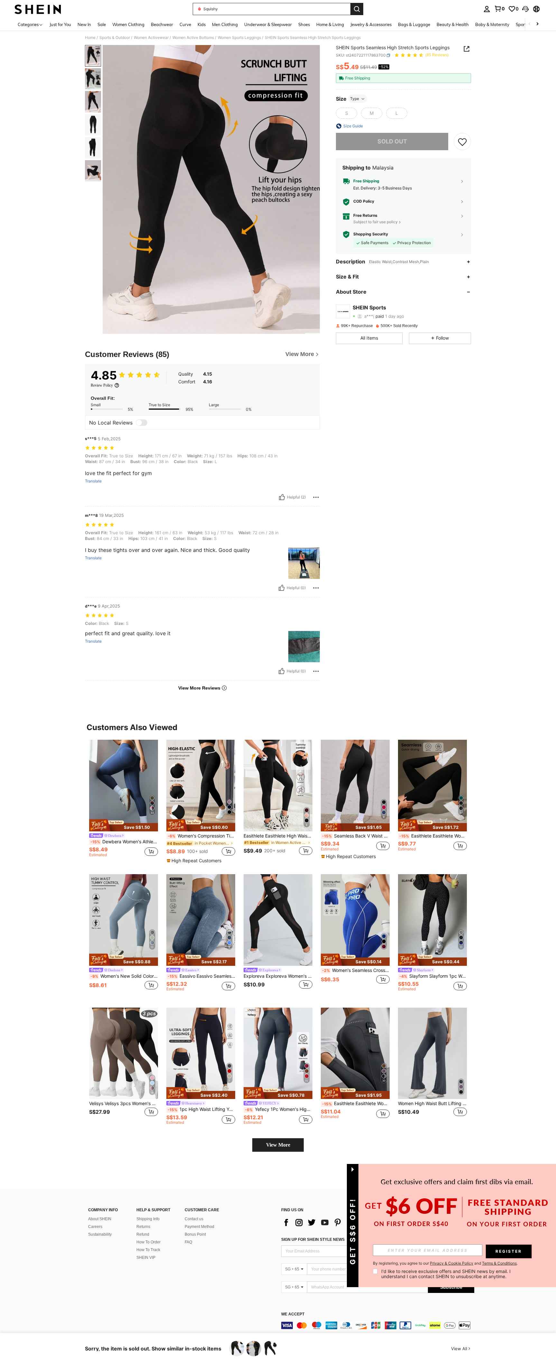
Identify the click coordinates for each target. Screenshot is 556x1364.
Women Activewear (151, 37)
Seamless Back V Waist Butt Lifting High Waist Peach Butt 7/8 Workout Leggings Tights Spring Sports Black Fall (356, 835)
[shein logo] (37, 9)
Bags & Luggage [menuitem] (414, 24)
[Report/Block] (316, 497)
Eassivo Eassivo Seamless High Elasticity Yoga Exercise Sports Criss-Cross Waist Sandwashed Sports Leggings (201, 976)
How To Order (148, 1242)
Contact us (194, 1219)
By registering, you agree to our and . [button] (445, 1263)
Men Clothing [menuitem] (225, 24)
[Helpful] (282, 497)
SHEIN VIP (145, 1257)
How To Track (148, 1250)
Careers (95, 1226)
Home (90, 37)
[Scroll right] (537, 24)
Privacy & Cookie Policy (451, 1263)
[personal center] (487, 9)
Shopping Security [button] (370, 234)
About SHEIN (99, 1219)
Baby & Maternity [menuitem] (492, 24)
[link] (499, 9)
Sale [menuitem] (101, 24)
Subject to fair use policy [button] (375, 221)
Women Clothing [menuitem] (128, 24)
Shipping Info (148, 1219)
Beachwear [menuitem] (162, 24)
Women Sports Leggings (239, 37)
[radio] (346, 113)
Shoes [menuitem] (304, 24)
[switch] (141, 422)
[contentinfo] (377, 1325)
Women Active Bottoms (193, 37)
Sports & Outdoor (114, 37)
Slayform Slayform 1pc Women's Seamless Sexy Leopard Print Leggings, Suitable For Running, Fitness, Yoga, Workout (433, 976)
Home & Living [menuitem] (330, 24)
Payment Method (199, 1226)
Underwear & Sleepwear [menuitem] (268, 24)
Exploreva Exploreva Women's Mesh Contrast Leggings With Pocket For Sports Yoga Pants (278, 976)
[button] (525, 9)
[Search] (356, 9)
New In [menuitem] (84, 24)
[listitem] (124, 801)
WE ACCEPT (292, 1314)
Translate (93, 481)
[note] (123, 825)
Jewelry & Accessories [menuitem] (371, 24)
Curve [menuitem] (185, 24)
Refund (142, 1234)
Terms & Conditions (499, 1263)
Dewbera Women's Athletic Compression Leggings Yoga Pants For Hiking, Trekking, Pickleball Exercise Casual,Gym (124, 841)
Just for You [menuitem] (60, 24)
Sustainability (100, 1234)
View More (278, 1145)
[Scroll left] (529, 24)
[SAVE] (462, 141)
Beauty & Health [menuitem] (453, 24)
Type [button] (354, 98)
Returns (143, 1226)
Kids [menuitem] (202, 24)
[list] (332, 1222)
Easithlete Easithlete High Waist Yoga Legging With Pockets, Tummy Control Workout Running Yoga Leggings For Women (278, 835)
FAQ (188, 1242)
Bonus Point (195, 1234)
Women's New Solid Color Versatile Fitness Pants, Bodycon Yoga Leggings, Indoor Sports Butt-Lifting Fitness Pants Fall (124, 976)
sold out (392, 141)
